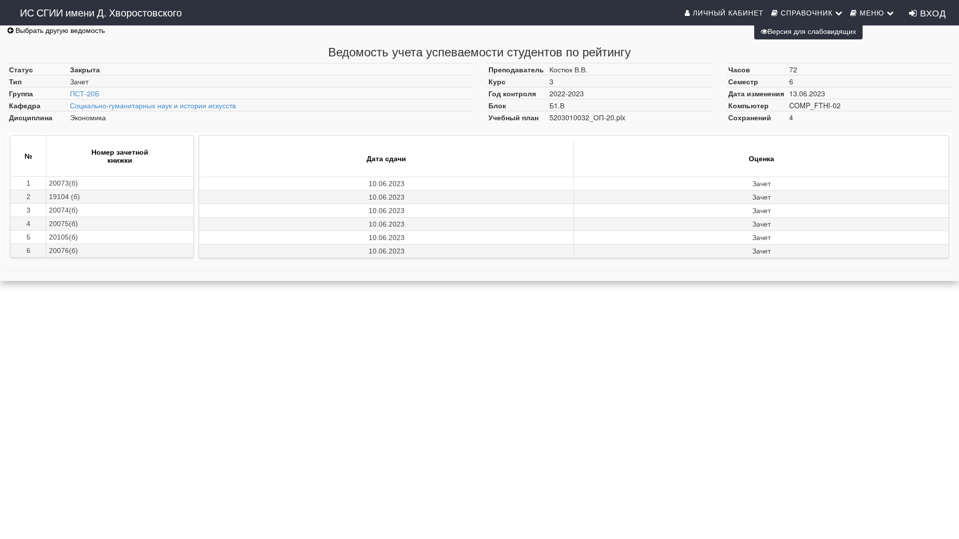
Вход (931, 12)
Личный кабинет (727, 12)
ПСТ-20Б (84, 93)
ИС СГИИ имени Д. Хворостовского (101, 12)
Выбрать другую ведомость (59, 30)
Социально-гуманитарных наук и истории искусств (153, 105)
